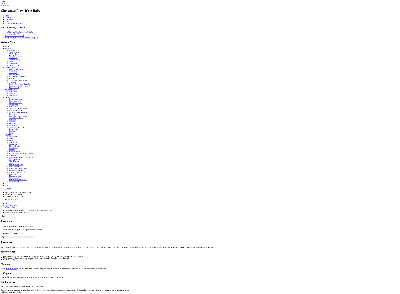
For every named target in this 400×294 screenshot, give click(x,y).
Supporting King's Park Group (19, 116)
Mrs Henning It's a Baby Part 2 (15, 34)
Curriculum (13, 71)
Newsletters (13, 95)
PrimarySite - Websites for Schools (16, 212)
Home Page (5, 5)
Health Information (15, 99)
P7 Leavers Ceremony (16, 170)
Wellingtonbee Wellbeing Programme (21, 157)
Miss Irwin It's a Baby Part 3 (14, 36)
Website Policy (10, 207)
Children (8, 17)
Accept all (12, 237)
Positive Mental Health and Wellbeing (21, 153)
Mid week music (14, 159)
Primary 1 (8, 21)
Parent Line (13, 106)
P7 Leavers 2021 (14, 181)
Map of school (14, 88)
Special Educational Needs (18, 80)
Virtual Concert (14, 161)
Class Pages (9, 19)
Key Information (10, 67)
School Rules (13, 82)
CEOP (10, 189)
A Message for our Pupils (17, 172)
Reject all (4, 237)
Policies (11, 78)
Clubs (11, 61)
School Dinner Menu (16, 118)
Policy (11, 133)
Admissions (13, 73)
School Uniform (14, 63)
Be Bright (12, 123)
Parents (7, 97)
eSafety (11, 163)
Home (7, 16)
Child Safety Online (15, 103)
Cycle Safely (13, 125)
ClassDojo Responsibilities (18, 108)
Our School (13, 58)
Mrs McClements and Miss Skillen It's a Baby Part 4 (22, 38)
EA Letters (12, 114)
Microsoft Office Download (18, 112)
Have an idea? (14, 178)
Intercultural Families (16, 110)
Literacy (12, 140)
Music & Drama (14, 146)
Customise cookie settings (26, 237)
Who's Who (13, 54)
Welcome (12, 50)
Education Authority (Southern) (19, 86)
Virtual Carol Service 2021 (18, 180)
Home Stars (13, 174)
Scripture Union (14, 151)
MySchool (4, 189)
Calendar (12, 93)
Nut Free (12, 121)
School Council (14, 155)
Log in (3, 3)
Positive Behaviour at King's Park (20, 84)
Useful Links (13, 129)
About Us (8, 48)
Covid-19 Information (16, 69)
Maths (11, 138)
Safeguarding (13, 105)
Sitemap (7, 203)
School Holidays (14, 75)
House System (14, 166)
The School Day (14, 60)
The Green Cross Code (16, 127)
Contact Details (14, 65)
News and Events (11, 90)
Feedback (12, 131)
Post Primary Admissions (17, 76)
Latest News (13, 91)
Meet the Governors (15, 56)
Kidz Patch (12, 120)
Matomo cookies (11, 269)
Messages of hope (15, 176)
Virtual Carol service (16, 165)
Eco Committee (14, 144)
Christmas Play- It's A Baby (14, 23)
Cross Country (14, 148)
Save (19, 292)
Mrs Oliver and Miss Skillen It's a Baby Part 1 (20, 32)
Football (12, 150)
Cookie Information (11, 205)
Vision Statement (14, 52)
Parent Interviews (15, 101)
